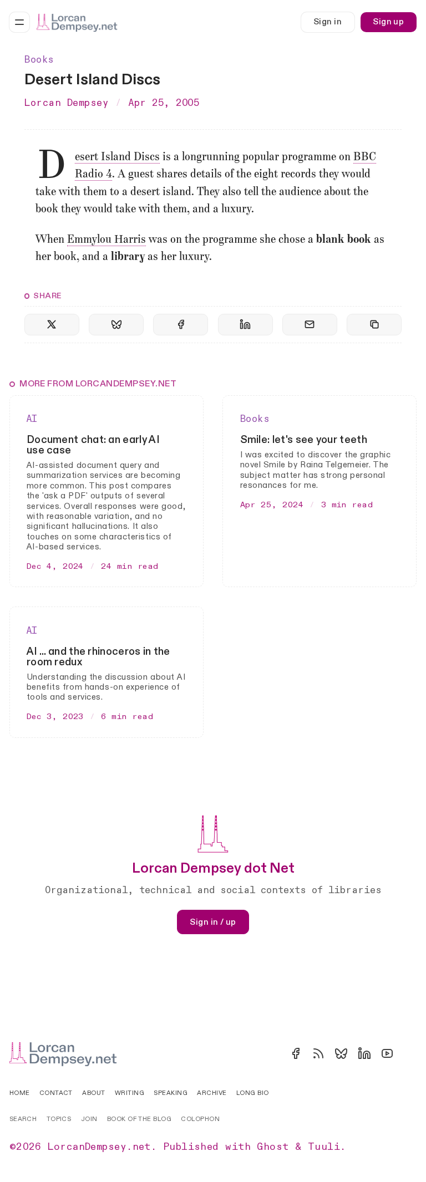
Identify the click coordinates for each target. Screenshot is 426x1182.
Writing (129, 1093)
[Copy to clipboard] (374, 324)
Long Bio (252, 1093)
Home (19, 1093)
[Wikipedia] (410, 1053)
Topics (59, 1119)
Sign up (388, 22)
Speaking (170, 1093)
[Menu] (19, 22)
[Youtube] (387, 1053)
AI (32, 419)
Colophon (200, 1119)
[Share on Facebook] (180, 324)
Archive (211, 1093)
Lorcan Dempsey (66, 103)
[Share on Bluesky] (116, 324)
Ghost (272, 1146)
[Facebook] (295, 1053)
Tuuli (324, 1146)
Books (39, 60)
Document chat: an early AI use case (93, 444)
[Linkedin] (364, 1053)
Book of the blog (139, 1119)
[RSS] (318, 1053)
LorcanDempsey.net (99, 1146)
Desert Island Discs (117, 158)
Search (23, 1119)
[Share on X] (51, 324)
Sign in (327, 22)
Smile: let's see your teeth (303, 439)
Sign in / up (213, 922)
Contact (56, 1093)
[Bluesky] (341, 1053)
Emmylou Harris (106, 240)
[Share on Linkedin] (245, 324)
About (93, 1093)
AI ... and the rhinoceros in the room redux (98, 656)
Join (89, 1119)
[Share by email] (309, 324)
